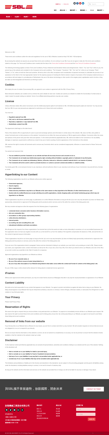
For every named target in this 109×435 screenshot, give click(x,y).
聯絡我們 (99, 10)
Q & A (92, 10)
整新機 (34, 16)
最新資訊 (82, 10)
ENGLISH (66, 4)
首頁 (55, 10)
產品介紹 (62, 10)
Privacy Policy (88, 433)
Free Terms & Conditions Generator (85, 63)
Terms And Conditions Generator (61, 63)
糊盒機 (26, 16)
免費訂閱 (91, 419)
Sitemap (36, 433)
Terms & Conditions (98, 433)
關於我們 (72, 10)
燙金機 (8, 16)
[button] (94, 389)
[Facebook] (6, 409)
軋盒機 (17, 16)
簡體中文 (58, 4)
